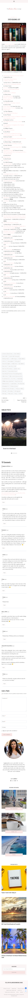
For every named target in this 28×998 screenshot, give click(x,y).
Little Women (7, 106)
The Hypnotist (17, 391)
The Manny (6, 197)
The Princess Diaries (9, 263)
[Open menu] (14, 1)
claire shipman (10, 361)
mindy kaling (19, 378)
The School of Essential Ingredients (13, 147)
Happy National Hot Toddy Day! (21, 400)
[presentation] (14, 429)
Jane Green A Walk (12, 366)
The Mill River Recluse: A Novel (12, 103)
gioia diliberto (21, 363)
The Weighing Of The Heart (11, 113)
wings (15, 393)
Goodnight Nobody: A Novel (11, 174)
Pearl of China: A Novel (9, 108)
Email (3, 721)
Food (17, 992)
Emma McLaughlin (6, 363)
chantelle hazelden (7, 645)
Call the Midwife (21, 358)
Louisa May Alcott (5, 378)
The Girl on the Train (9, 239)
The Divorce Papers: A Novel (11, 222)
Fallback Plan (14, 363)
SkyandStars (14, 995)
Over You (6, 87)
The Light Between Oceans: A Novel (13, 121)
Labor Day (6, 246)
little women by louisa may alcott (15, 376)
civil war (4, 361)
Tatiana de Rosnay (14, 386)
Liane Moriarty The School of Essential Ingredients (12, 373)
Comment (5, 698)
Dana (4, 509)
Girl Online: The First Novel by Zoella (13, 75)
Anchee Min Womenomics (14, 356)
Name (4, 715)
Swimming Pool (5, 386)
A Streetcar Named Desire (10, 79)
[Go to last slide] (4, 432)
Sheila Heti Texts (5, 383)
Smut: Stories (7, 157)
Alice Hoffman (17, 353)
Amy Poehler (4, 356)
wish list (20, 393)
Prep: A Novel (7, 99)
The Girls (4, 391)
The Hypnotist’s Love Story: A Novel (13, 143)
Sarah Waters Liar (18, 381)
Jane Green (4, 366)
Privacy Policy (7, 988)
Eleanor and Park (8, 236)
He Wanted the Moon (9, 232)
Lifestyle (20, 990)
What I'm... (15, 17)
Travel (21, 992)
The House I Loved (8, 150)
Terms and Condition (11, 990)
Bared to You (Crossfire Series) (11, 89)
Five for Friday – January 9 (5, 400)
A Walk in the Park (8, 80)
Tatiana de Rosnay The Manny (8, 388)
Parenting (14, 988)
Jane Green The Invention (7, 368)
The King (4, 393)
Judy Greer (4, 371)
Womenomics (7, 109)
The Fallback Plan (8, 96)
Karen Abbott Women (12, 371)
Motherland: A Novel (9, 130)
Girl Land (6, 160)
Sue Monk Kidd (21, 383)
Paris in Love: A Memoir (10, 92)
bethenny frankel (5, 358)
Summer (4, 530)
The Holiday (10, 391)
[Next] (24, 432)
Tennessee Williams (19, 388)
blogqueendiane (6, 466)
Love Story (13, 378)
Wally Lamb (10, 393)
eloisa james (17, 361)
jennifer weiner (17, 368)
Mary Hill (4, 611)
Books (12, 17)
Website (4, 727)
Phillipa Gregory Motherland (7, 381)
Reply (3, 502)
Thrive (5, 259)
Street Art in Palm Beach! (9, 448)
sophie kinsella (13, 383)
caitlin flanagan (13, 358)
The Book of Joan (8, 249)
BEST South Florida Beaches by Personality (11, 924)
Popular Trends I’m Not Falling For (9, 892)
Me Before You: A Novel (9, 231)
